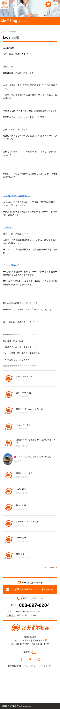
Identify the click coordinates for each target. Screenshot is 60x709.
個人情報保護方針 (15, 666)
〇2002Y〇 (8, 227)
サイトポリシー (31, 666)
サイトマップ (45, 666)
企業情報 (27, 652)
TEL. (30, 605)
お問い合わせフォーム (33, 589)
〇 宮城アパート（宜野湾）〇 (16, 195)
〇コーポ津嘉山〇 (11, 265)
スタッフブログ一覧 (47, 568)
